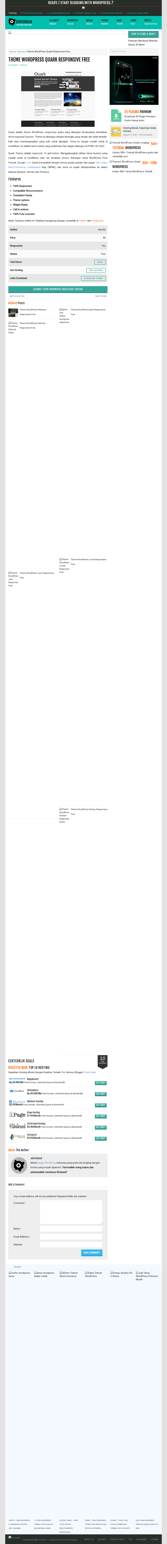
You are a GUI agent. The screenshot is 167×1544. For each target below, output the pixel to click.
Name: (18, 1228)
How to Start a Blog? (143, 34)
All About (54, 22)
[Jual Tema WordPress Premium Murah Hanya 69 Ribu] (147, 1394)
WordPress (72, 22)
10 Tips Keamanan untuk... (32, 13)
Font (28, 162)
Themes (104, 22)
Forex (133, 22)
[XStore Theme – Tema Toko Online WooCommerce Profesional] (71, 1394)
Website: (18, 1244)
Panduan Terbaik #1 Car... (86, 13)
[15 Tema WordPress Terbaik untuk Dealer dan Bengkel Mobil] (45, 1394)
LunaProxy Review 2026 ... (138, 13)
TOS (130, 1539)
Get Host (100, 1082)
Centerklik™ (43, 1540)
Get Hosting (96, 270)
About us (89, 1539)
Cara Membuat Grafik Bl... (112, 13)
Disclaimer (141, 1539)
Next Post (99, 296)
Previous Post (18, 296)
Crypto (150, 22)
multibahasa (33, 167)
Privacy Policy (117, 1539)
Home (11, 52)
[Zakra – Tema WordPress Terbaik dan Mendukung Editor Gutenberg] (96, 1394)
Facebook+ (98, 220)
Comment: (20, 1203)
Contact (102, 1539)
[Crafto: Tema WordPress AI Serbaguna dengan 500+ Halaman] (20, 1394)
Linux (119, 22)
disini (141, 120)
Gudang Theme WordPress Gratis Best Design (58, 289)
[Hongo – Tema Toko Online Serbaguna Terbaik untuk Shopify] (121, 1394)
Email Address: (22, 1236)
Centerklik (12, 65)
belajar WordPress (46, 1162)
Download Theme (93, 278)
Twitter (82, 220)
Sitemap (155, 1539)
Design (89, 22)
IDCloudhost (64, 1540)
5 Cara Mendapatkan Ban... (59, 13)
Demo (100, 262)
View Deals (90, 1072)
